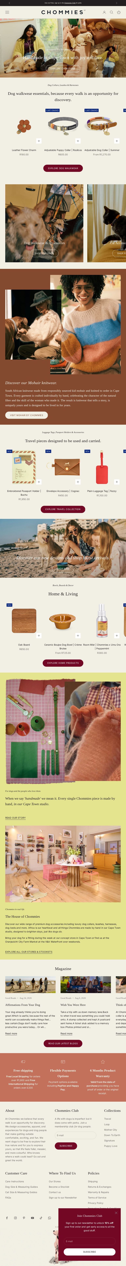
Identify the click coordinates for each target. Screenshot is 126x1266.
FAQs (8, 1197)
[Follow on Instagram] (15, 1218)
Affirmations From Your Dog (22, 1004)
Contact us (55, 1192)
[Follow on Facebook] (7, 1218)
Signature (109, 1140)
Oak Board (24, 644)
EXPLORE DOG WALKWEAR (63, 168)
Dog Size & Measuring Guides (21, 1186)
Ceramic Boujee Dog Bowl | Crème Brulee (63, 646)
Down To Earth (112, 1135)
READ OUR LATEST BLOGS (63, 1043)
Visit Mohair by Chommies (26, 415)
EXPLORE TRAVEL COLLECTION (62, 509)
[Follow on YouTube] (32, 1218)
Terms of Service (97, 1197)
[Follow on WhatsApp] (49, 1218)
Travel (107, 1118)
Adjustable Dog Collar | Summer (101, 150)
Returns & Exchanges (99, 1186)
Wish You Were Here (73, 1004)
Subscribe (89, 1251)
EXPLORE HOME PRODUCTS (63, 663)
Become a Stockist (59, 1186)
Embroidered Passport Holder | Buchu (24, 493)
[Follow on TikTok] (41, 1218)
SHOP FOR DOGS (44, 253)
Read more (11, 1033)
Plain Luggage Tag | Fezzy (102, 491)
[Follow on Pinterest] (24, 1218)
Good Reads (10, 998)
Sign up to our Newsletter (63, 1197)
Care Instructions (14, 1181)
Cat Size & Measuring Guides (21, 1192)
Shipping (93, 1181)
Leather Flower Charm (24, 150)
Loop (107, 1124)
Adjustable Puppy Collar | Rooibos (63, 150)
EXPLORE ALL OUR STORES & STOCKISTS (28, 951)
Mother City (110, 1129)
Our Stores (55, 1181)
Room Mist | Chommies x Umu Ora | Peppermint (102, 646)
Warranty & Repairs (98, 1192)
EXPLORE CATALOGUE (63, 68)
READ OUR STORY (15, 817)
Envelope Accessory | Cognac (63, 491)
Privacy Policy (95, 1203)
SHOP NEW (63, 568)
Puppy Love (110, 1146)
